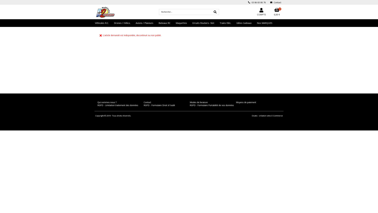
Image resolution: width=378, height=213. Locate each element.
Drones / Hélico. (122, 22)
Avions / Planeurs (144, 22)
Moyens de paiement (246, 102)
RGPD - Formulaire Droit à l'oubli (159, 105)
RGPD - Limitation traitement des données (117, 105)
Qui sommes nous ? (107, 102)
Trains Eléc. (225, 22)
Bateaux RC (164, 22)
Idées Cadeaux (244, 22)
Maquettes (181, 22)
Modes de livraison (199, 102)
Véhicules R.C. (102, 22)
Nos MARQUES (264, 22)
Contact (147, 102)
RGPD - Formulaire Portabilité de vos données (212, 105)
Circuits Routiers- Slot (203, 22)
